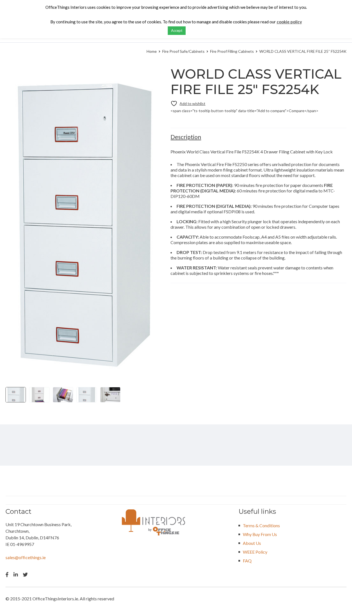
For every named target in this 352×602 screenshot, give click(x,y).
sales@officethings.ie (26, 557)
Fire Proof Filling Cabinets (232, 51)
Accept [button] (176, 30)
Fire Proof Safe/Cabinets (183, 51)
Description (185, 137)
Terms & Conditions (261, 525)
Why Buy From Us (260, 534)
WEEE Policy (255, 551)
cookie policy (289, 21)
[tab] (185, 137)
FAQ (247, 560)
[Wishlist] (187, 103)
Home (152, 51)
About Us (252, 543)
